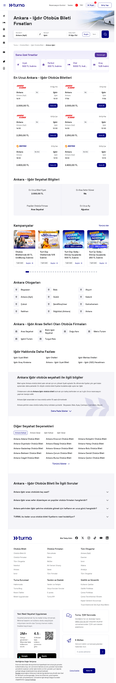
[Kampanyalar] (4, 62)
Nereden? (19, 33)
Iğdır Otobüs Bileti (37, 45)
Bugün (86, 34)
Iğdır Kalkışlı (48, 433)
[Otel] (4, 23)
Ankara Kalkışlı (20, 433)
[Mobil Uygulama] (4, 68)
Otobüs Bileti (24, 45)
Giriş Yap (105, 5)
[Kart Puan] (4, 52)
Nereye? (46, 33)
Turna (16, 45)
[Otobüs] (4, 29)
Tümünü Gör (104, 225)
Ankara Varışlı (35, 433)
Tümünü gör (101, 55)
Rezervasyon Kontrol (57, 5)
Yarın (94, 34)
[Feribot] (4, 43)
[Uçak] (4, 16)
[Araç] (4, 36)
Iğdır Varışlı (61, 433)
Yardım (70, 5)
